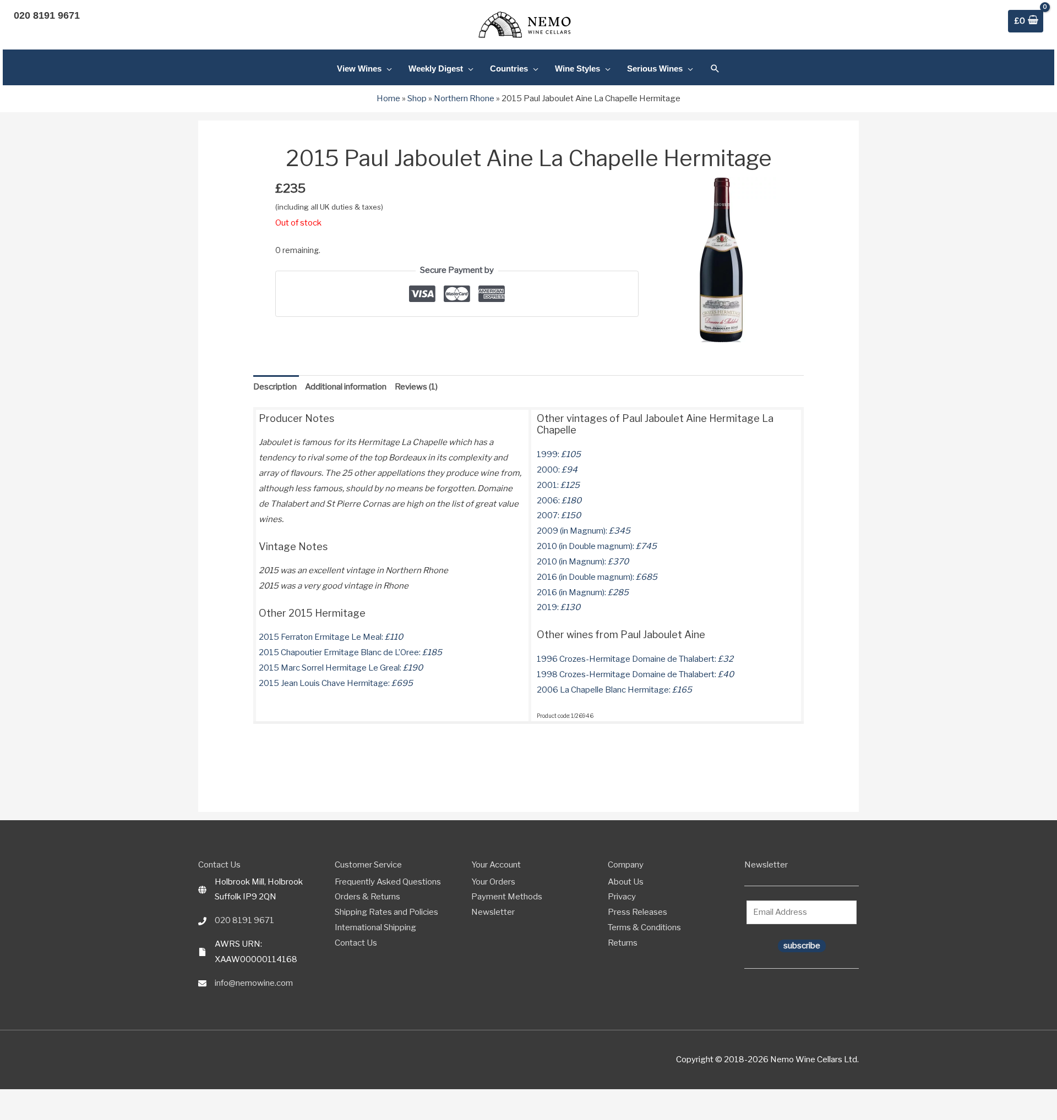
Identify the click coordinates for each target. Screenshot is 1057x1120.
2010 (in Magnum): (583, 562)
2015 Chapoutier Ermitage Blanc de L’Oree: (350, 652)
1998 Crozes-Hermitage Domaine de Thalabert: (635, 674)
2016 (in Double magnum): (597, 577)
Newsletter (493, 912)
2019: (558, 607)
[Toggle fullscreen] (18, 1099)
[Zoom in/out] (5, 1099)
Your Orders (493, 882)
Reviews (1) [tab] (416, 387)
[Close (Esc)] (43, 1099)
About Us (626, 882)
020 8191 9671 (244, 920)
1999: (559, 454)
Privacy (622, 897)
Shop (417, 98)
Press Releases (637, 912)
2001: (558, 485)
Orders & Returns (367, 897)
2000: (557, 470)
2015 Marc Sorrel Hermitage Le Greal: (341, 668)
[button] (715, 68)
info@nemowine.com (254, 983)
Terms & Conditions (644, 927)
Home (388, 98)
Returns (623, 943)
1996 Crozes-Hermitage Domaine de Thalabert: (635, 659)
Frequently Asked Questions (388, 882)
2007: (559, 515)
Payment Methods (506, 897)
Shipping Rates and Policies (386, 912)
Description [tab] (275, 387)
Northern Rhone (464, 98)
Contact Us (356, 943)
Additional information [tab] (345, 387)
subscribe (801, 946)
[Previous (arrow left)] (5, 1114)
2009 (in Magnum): (583, 531)
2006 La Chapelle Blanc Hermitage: (614, 690)
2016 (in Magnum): (583, 592)
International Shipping (375, 927)
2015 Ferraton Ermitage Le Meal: (331, 637)
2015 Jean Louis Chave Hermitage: (336, 683)
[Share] (30, 1099)
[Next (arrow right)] (18, 1114)
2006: (559, 501)
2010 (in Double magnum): (597, 546)
